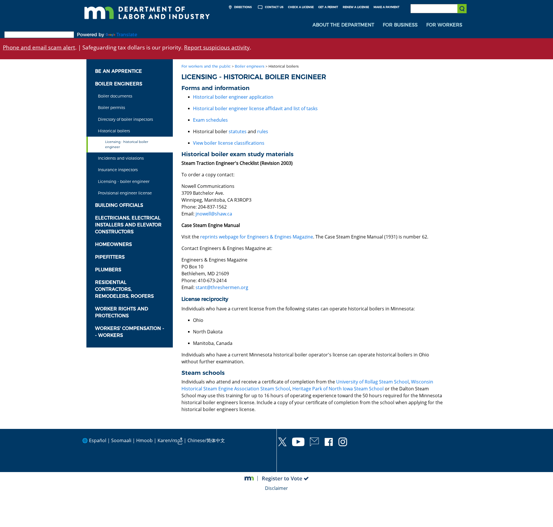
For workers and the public (206, 66)
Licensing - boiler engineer (123, 181)
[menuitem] (343, 25)
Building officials (119, 205)
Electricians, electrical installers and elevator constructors (128, 224)
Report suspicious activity (217, 47)
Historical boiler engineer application (233, 97)
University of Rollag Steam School (372, 382)
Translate (126, 34)
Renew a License (356, 7)
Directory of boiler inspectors (125, 119)
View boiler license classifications (228, 143)
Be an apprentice (118, 71)
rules (262, 131)
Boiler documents (115, 96)
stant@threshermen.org (222, 287)
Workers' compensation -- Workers (129, 332)
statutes (238, 131)
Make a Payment (386, 7)
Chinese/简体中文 (206, 440)
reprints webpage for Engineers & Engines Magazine (256, 237)
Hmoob (144, 440)
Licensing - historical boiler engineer (126, 144)
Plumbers (108, 269)
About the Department (343, 25)
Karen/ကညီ (170, 440)
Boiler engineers (118, 84)
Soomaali (121, 440)
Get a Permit (328, 7)
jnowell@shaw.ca (214, 214)
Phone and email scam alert (39, 47)
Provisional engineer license (125, 193)
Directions (242, 7)
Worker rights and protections (121, 312)
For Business (400, 25)
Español (97, 440)
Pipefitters (110, 257)
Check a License (301, 7)
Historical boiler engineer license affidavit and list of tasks (255, 108)
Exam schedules (210, 120)
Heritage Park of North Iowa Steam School (338, 388)
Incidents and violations (121, 158)
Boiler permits (111, 107)
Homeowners (113, 244)
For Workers (444, 25)
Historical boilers (114, 131)
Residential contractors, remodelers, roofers (124, 289)
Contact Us (273, 7)
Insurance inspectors (118, 169)
